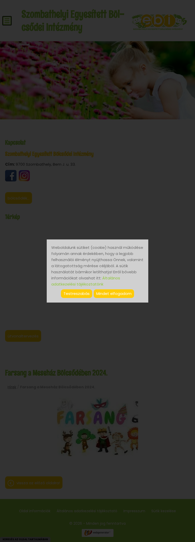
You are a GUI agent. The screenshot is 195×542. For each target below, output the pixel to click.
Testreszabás (76, 293)
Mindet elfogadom (114, 293)
